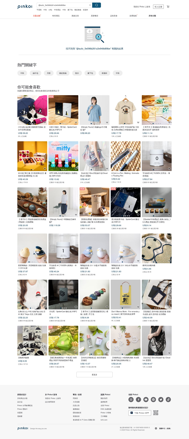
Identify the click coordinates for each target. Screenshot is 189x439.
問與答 (75, 398)
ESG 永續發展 (106, 409)
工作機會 (104, 416)
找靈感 (19, 413)
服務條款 (76, 409)
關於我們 (104, 398)
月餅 (49, 73)
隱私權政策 (77, 413)
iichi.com (104, 420)
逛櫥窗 (19, 416)
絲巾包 (35, 73)
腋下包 (70, 9)
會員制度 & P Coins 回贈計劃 (84, 420)
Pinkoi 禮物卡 (22, 409)
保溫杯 (85, 9)
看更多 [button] (94, 374)
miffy (50, 9)
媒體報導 (104, 402)
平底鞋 (39, 9)
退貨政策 (76, 416)
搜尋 (96, 5)
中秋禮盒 (57, 9)
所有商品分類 (22, 398)
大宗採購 (76, 402)
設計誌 (19, 402)
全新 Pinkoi (105, 405)
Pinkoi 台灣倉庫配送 (25, 405)
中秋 (45, 9)
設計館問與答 (50, 402)
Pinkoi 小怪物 (106, 413)
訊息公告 (76, 405)
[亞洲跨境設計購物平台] (24, 6)
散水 (77, 73)
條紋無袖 (77, 9)
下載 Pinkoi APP (141, 413)
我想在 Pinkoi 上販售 (142, 6)
